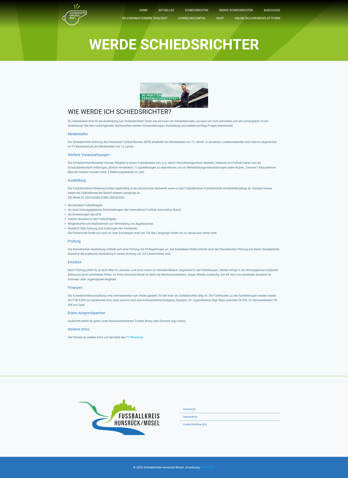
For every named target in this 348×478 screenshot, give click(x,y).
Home (143, 10)
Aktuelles (166, 10)
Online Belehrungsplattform (257, 18)
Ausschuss (272, 10)
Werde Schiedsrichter (236, 10)
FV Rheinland (134, 337)
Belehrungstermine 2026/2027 (144, 18)
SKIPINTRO (207, 467)
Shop (220, 18)
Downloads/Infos (191, 18)
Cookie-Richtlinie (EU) (195, 424)
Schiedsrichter (196, 10)
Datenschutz (190, 416)
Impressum (189, 409)
